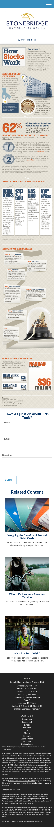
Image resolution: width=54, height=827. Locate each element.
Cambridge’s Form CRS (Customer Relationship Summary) (22, 821)
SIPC (46, 796)
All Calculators (27, 744)
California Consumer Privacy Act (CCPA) (22, 781)
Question (7, 455)
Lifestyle (27, 735)
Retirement (27, 719)
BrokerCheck (6, 749)
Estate (27, 724)
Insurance (27, 727)
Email (7, 438)
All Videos (27, 741)
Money (27, 733)
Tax (27, 730)
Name (7, 422)
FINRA (40, 796)
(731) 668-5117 (28, 39)
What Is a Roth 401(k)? (27, 653)
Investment (27, 722)
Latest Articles (27, 738)
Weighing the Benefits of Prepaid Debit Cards (27, 537)
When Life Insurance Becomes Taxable (27, 596)
